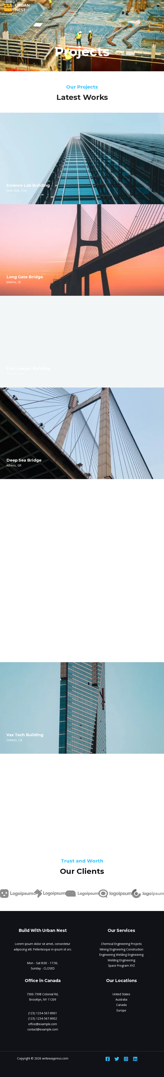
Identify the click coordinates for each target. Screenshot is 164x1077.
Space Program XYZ (121, 965)
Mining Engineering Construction (121, 949)
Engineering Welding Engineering (121, 955)
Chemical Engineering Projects (121, 944)
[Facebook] (107, 1059)
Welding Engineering (121, 960)
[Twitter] (116, 1059)
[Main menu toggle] (155, 7)
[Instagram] (126, 1059)
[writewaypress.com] (17, 7)
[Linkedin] (135, 1059)
